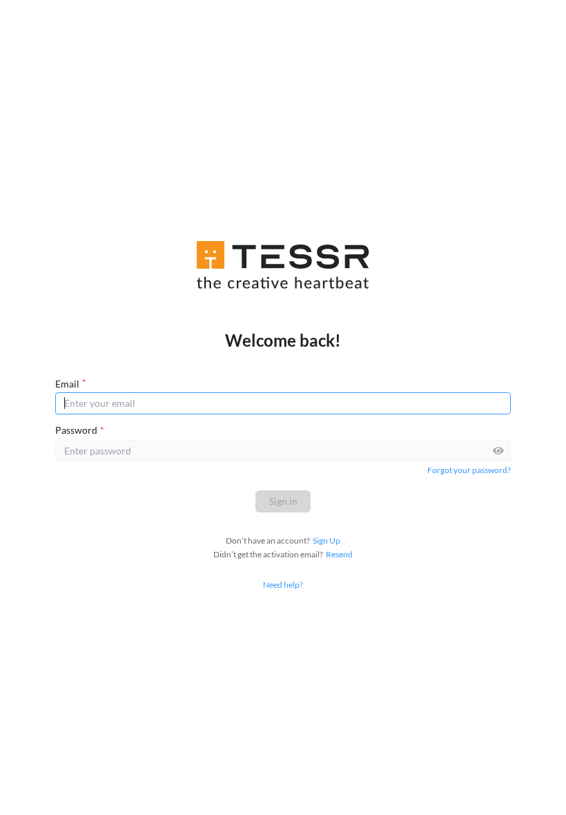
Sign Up (326, 540)
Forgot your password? (469, 470)
